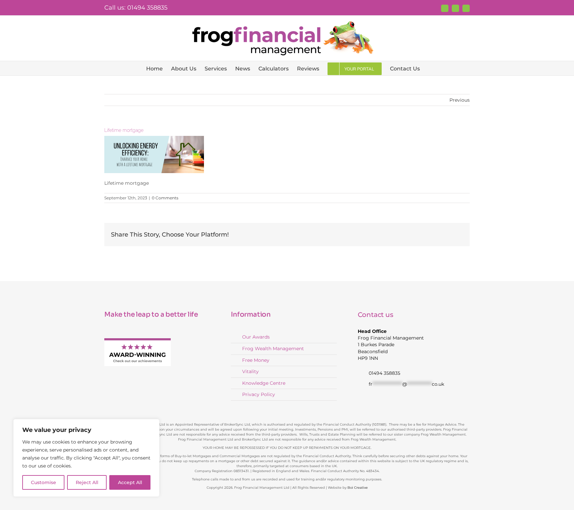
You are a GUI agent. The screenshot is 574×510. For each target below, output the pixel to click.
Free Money (255, 360)
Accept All (130, 482)
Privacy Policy (258, 394)
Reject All (87, 482)
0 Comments (165, 197)
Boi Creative (357, 487)
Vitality (250, 371)
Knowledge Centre (263, 383)
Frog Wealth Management (273, 349)
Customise (43, 482)
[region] (86, 458)
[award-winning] (137, 340)
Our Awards (256, 337)
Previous (459, 100)
